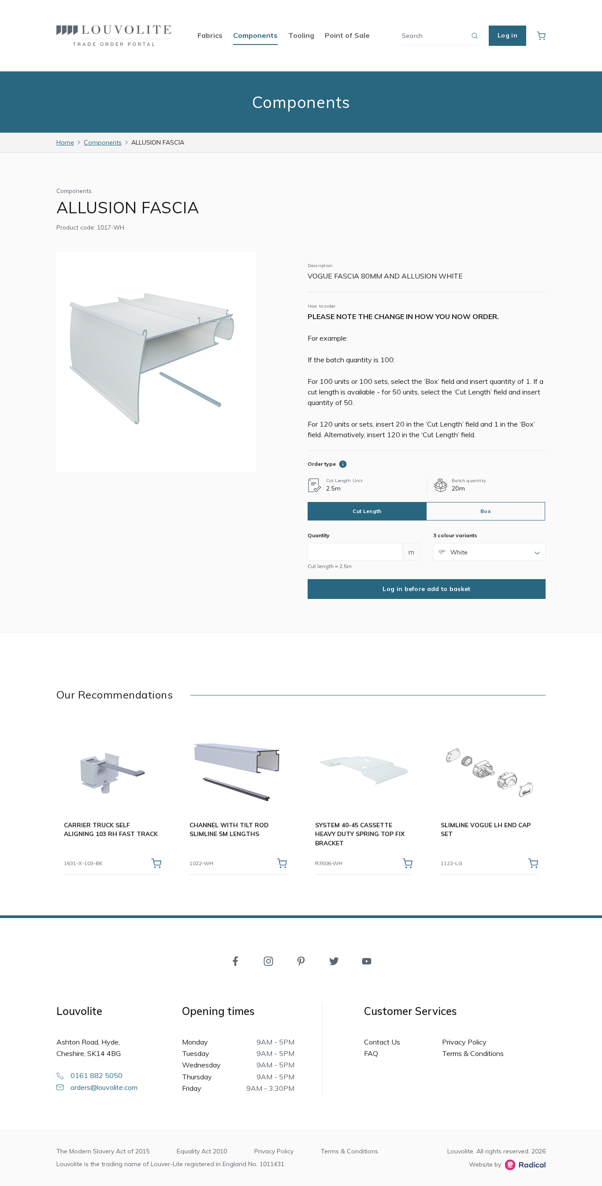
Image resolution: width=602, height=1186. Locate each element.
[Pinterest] (301, 960)
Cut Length (367, 511)
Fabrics (210, 35)
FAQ (371, 1053)
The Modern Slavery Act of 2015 (102, 1151)
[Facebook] (235, 960)
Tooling (301, 35)
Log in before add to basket (426, 589)
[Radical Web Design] (523, 1165)
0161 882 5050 (97, 1075)
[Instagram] (268, 960)
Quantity (319, 535)
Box (485, 511)
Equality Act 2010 (202, 1151)
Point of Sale (347, 35)
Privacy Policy (464, 1041)
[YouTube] (367, 960)
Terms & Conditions (473, 1053)
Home (65, 142)
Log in (507, 35)
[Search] (474, 35)
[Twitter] (334, 960)
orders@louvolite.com (104, 1087)
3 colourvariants (455, 535)
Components (255, 35)
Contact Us (382, 1041)
